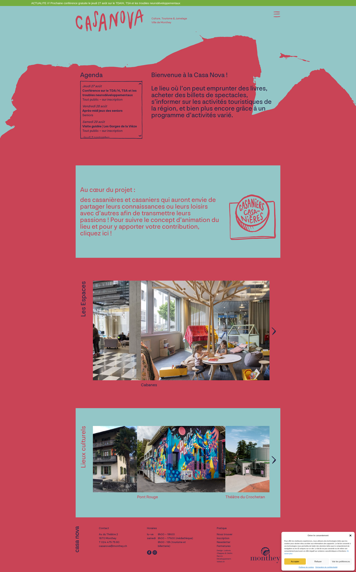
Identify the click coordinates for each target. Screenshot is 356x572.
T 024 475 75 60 (109, 542)
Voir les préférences (341, 561)
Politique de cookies (306, 567)
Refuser (318, 561)
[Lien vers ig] (155, 552)
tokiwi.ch (221, 561)
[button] (350, 535)
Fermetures (224, 546)
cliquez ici (94, 233)
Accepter (295, 561)
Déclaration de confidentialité (326, 567)
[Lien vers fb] (149, 552)
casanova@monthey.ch (113, 546)
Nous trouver (224, 534)
